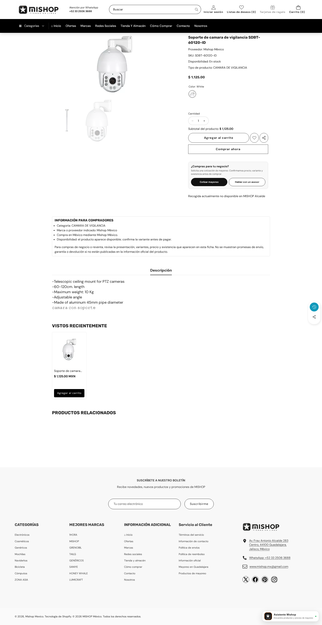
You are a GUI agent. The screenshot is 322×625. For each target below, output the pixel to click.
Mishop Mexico (34, 616)
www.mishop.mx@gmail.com (269, 566)
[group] (66, 120)
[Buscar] (196, 9)
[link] (272, 9)
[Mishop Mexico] (32, 9)
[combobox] (155, 9)
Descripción (161, 270)
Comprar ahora (228, 149)
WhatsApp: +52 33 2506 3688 (270, 558)
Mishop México (213, 49)
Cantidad (194, 113)
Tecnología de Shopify (58, 616)
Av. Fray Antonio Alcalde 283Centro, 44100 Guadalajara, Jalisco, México (268, 545)
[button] (298, 9)
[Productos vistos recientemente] (314, 307)
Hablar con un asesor (247, 182)
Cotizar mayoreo (209, 182)
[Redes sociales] (314, 316)
